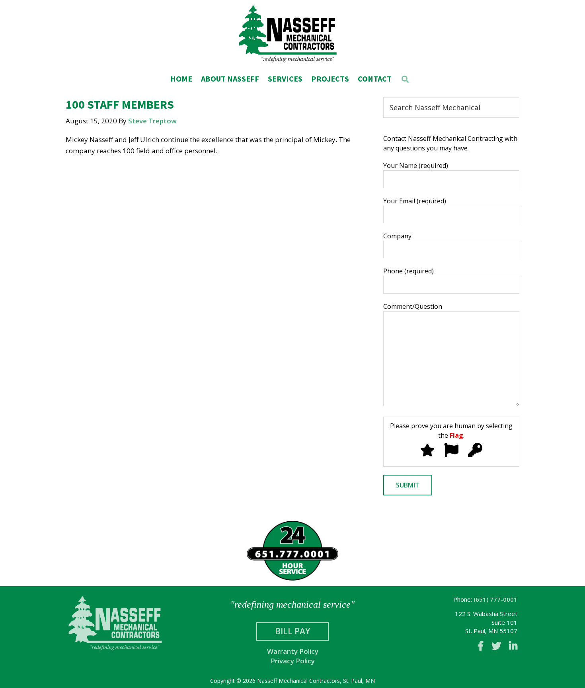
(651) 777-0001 (495, 599)
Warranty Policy (292, 651)
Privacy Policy (293, 660)
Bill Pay (292, 631)
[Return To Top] (533, 674)
